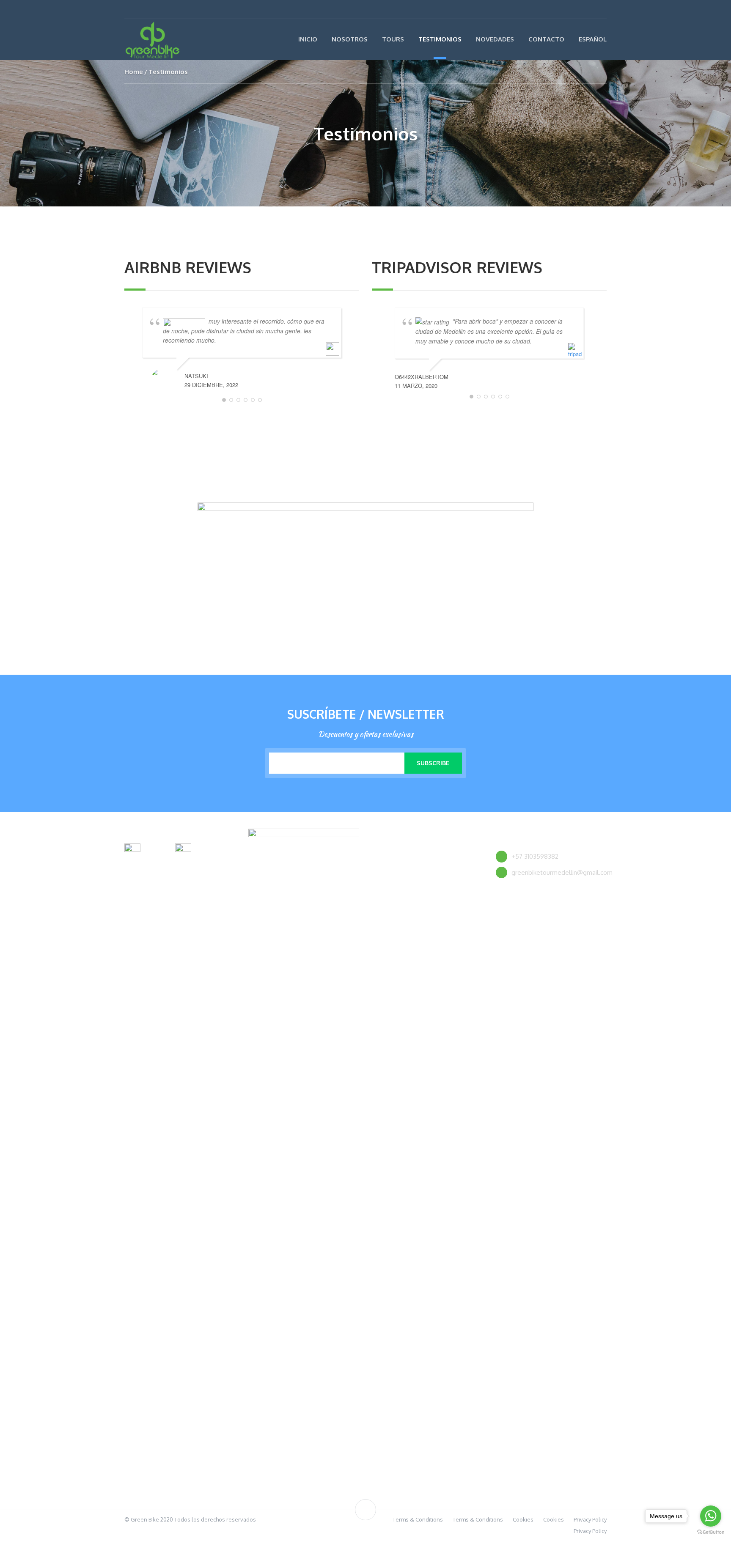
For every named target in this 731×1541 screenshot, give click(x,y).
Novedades (495, 39)
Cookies (523, 1519)
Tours (393, 39)
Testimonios (440, 39)
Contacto (546, 39)
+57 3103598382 (534, 856)
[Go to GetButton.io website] (710, 1532)
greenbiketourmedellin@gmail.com (562, 872)
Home (133, 72)
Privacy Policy (590, 1519)
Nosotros (350, 39)
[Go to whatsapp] (710, 1516)
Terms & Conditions (418, 1519)
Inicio (307, 39)
